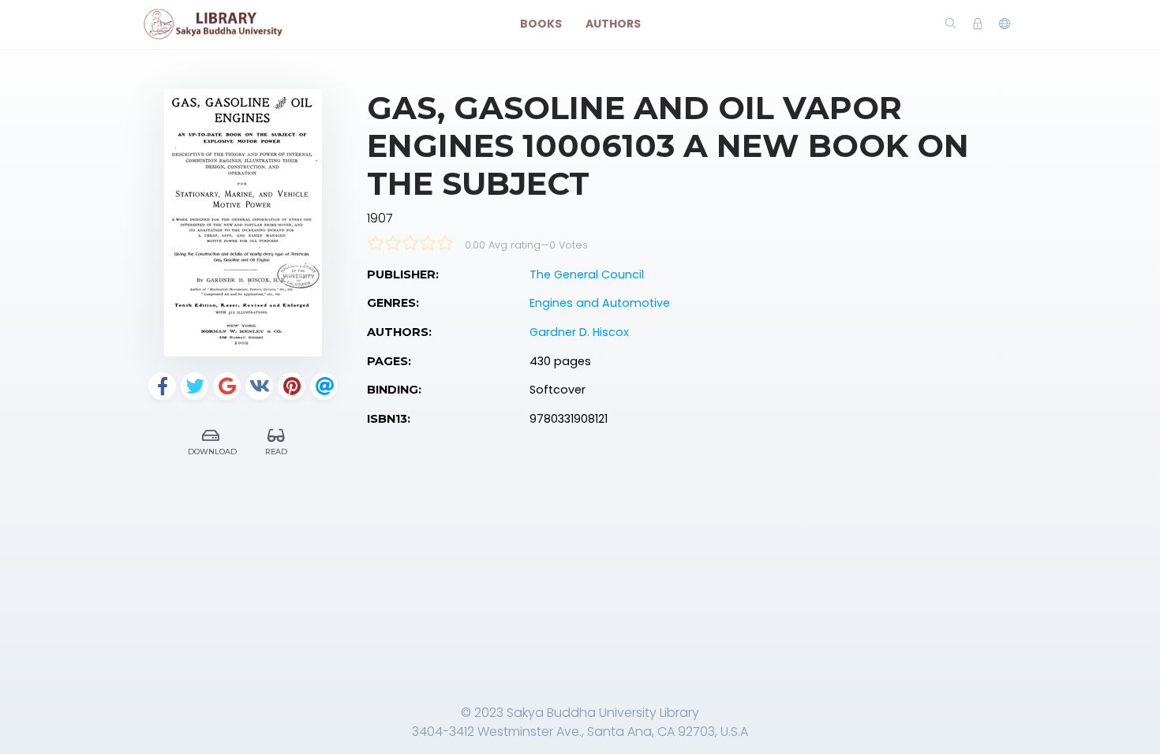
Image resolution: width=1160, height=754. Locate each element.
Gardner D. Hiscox (579, 332)
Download (212, 451)
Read (276, 451)
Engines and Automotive (599, 303)
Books (541, 24)
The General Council (586, 274)
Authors (613, 24)
